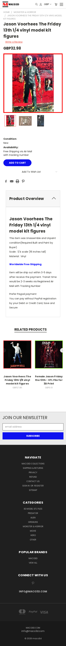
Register (39, 485)
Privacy (33, 472)
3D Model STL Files (33, 508)
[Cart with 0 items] (56, 4)
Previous (4, 350)
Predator (33, 513)
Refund (33, 476)
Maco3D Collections (33, 463)
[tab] (33, 198)
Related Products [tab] (30, 329)
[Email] (11, 181)
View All (33, 562)
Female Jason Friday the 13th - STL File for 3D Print (49, 380)
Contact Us (33, 481)
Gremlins (33, 522)
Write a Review (14, 42)
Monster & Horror (33, 526)
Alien (33, 517)
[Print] (17, 181)
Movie (33, 530)
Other (33, 539)
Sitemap (33, 490)
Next (62, 350)
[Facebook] (6, 181)
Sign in (26, 485)
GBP (46, 4)
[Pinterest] (23, 181)
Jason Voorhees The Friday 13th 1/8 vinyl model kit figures (17, 380)
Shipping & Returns (33, 468)
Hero (33, 535)
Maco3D (33, 558)
